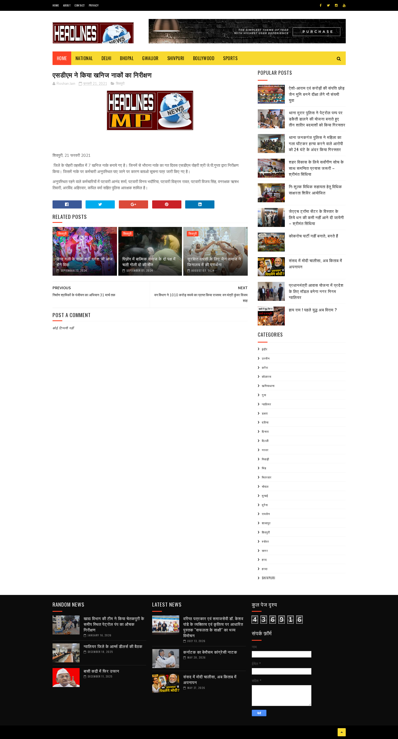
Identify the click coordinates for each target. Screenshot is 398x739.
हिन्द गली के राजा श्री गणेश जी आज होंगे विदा (85, 261)
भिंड (264, 468)
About (67, 5)
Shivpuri (175, 58)
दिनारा (265, 431)
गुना (264, 395)
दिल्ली (265, 440)
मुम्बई (265, 495)
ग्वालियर (266, 404)
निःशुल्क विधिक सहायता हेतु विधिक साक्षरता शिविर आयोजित (315, 189)
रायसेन (266, 514)
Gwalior (150, 58)
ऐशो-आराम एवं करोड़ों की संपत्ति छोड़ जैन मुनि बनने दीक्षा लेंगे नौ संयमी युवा (317, 94)
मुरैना (265, 505)
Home (56, 5)
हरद (264, 559)
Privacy (94, 5)
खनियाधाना (268, 385)
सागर (265, 550)
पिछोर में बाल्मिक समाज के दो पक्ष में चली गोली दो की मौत (149, 261)
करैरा (265, 367)
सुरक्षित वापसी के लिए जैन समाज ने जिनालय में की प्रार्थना (214, 261)
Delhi (107, 58)
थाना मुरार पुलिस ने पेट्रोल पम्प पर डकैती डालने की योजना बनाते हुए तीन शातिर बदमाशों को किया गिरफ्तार (317, 118)
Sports (230, 58)
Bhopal (126, 58)
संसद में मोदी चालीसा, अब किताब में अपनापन (210, 679)
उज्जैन (266, 358)
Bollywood (204, 58)
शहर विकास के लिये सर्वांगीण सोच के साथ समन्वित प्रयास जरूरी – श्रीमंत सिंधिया (316, 168)
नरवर (265, 450)
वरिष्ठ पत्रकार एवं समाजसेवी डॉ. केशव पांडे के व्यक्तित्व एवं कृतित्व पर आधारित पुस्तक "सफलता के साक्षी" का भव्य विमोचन (213, 626)
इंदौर (264, 349)
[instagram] (336, 5)
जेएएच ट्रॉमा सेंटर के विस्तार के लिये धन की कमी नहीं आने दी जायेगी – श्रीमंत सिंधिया (316, 217)
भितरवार (267, 477)
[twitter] (328, 5)
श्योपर (265, 541)
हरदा (264, 569)
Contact (79, 5)
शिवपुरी (120, 83)
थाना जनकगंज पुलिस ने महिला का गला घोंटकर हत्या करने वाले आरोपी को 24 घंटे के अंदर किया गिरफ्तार (316, 143)
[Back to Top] (342, 732)
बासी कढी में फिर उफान (101, 671)
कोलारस (266, 376)
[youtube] (344, 5)
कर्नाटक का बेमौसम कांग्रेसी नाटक (210, 652)
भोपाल (265, 486)
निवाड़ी (265, 459)
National (84, 58)
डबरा (265, 413)
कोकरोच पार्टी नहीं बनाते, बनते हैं (313, 236)
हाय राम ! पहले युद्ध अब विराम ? (313, 309)
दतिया (265, 422)
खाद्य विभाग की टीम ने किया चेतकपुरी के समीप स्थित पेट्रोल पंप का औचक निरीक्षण (114, 624)
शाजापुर (266, 523)
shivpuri (268, 578)
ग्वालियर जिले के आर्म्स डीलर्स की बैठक (113, 646)
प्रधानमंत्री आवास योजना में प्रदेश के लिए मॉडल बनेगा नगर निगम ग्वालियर (316, 291)
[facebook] (321, 5)
